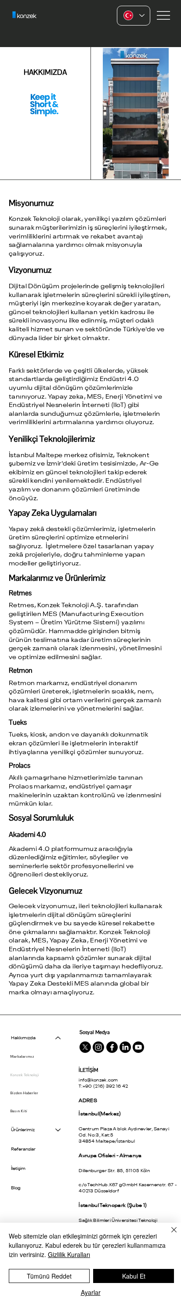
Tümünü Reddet (49, 1276)
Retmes (20, 593)
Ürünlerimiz (23, 1130)
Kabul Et (133, 1276)
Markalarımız (22, 1056)
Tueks (18, 722)
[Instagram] (98, 1047)
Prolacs (19, 765)
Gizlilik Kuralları (69, 1254)
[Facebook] (112, 1047)
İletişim (18, 1168)
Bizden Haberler (24, 1093)
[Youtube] (138, 1047)
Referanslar (23, 1149)
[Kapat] (168, 1235)
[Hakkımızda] (58, 1038)
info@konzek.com (98, 1080)
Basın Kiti (18, 1111)
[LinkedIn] (125, 1047)
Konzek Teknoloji (24, 1075)
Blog (16, 1188)
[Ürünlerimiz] (58, 1130)
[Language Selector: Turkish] (133, 16)
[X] (85, 1047)
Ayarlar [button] (91, 1292)
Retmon (21, 670)
